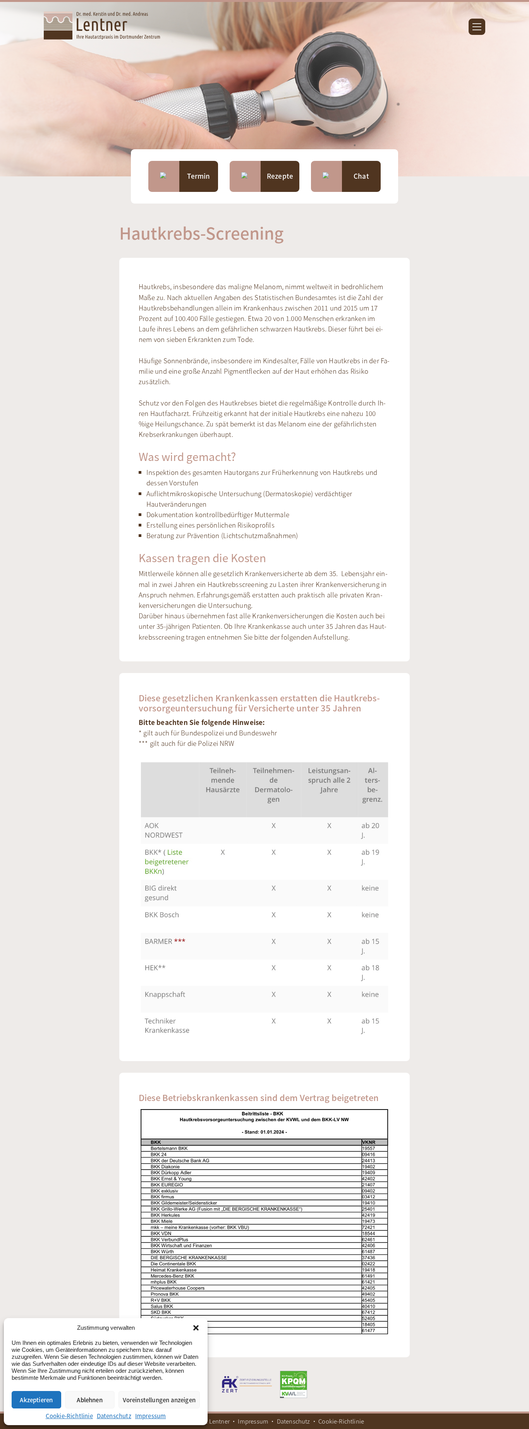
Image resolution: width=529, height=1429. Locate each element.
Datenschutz (114, 1415)
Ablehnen (89, 1400)
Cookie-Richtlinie (69, 1415)
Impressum (150, 1415)
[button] (196, 1328)
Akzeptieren (36, 1400)
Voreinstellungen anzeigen (159, 1400)
